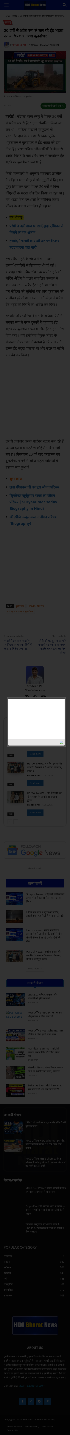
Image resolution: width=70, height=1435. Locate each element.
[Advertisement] (29, 718)
